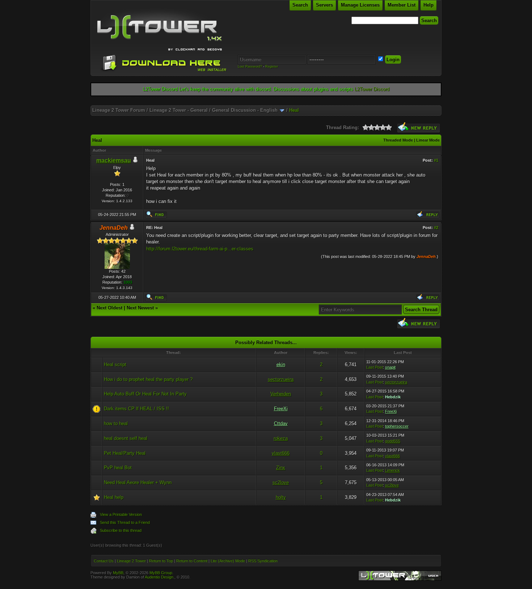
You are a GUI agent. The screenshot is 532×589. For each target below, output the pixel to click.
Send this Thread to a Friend (125, 522)
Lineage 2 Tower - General (178, 110)
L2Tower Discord (372, 89)
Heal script (115, 364)
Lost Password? (250, 66)
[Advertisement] (266, 102)
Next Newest (140, 307)
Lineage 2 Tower (131, 561)
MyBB (118, 573)
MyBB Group (160, 573)
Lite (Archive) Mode (228, 561)
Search (300, 5)
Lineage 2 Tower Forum (118, 110)
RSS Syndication (263, 561)
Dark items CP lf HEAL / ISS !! (136, 408)
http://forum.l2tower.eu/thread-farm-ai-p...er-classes (199, 248)
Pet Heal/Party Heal (124, 453)
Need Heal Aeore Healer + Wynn (138, 482)
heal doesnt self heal (125, 438)
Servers (324, 5)
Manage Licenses (360, 5)
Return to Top (161, 561)
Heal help (113, 497)
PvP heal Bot (118, 467)
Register (271, 66)
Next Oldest (109, 307)
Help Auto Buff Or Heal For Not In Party (145, 394)
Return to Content (191, 561)
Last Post (374, 367)
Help (428, 5)
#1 (436, 160)
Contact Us (104, 561)
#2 (436, 227)
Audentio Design (159, 577)
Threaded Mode (398, 140)
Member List (401, 5)
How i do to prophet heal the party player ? (148, 379)
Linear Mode (428, 140)
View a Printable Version (121, 514)
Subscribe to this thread (121, 530)
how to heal (116, 423)
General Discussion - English (245, 110)
